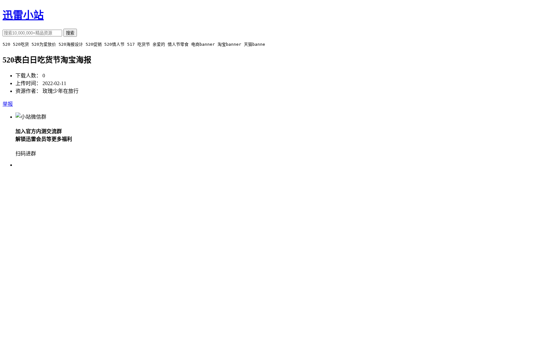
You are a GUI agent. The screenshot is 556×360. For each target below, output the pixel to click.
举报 (8, 104)
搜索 (70, 33)
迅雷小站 (23, 15)
